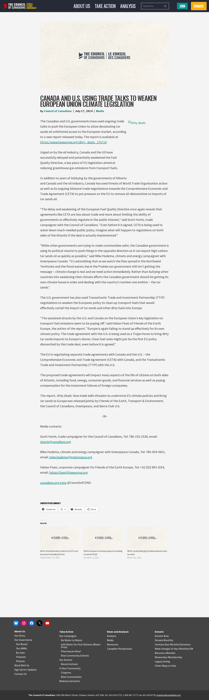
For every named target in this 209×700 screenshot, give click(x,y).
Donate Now (162, 636)
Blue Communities (71, 676)
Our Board (21, 644)
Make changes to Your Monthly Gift (174, 648)
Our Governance (23, 639)
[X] (39, 623)
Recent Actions (69, 664)
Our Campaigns (67, 636)
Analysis (128, 6)
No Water (66, 640)
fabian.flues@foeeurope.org (68, 472)
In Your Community (69, 668)
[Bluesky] (16, 623)
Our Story (19, 635)
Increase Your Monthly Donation (173, 644)
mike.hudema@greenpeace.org (70, 457)
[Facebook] (32, 623)
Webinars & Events (69, 681)
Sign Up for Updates (25, 669)
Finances (21, 656)
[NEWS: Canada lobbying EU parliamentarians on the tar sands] (147, 537)
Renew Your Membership (168, 657)
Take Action (105, 6)
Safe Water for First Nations (76, 644)
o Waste (77, 640)
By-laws (20, 652)
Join (182, 6)
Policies (20, 661)
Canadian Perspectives (119, 648)
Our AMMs (21, 648)
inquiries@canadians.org (169, 695)
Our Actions (65, 659)
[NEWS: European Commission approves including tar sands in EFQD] (104, 537)
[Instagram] (24, 623)
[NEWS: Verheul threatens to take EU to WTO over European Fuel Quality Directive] (60, 537)
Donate (159, 631)
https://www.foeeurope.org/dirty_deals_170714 (73, 142)
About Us (81, 6)
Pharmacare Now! (71, 651)
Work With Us (21, 665)
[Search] (165, 6)
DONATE (199, 6)
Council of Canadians (58, 111)
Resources (112, 644)
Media (100, 111)
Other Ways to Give (165, 665)
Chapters (66, 672)
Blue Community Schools (75, 655)
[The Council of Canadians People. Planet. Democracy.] (20, 6)
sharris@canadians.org (55, 442)
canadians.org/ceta (53, 483)
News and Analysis (118, 631)
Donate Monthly (164, 640)
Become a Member (165, 653)
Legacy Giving (162, 661)
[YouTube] (47, 623)
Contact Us (20, 673)
